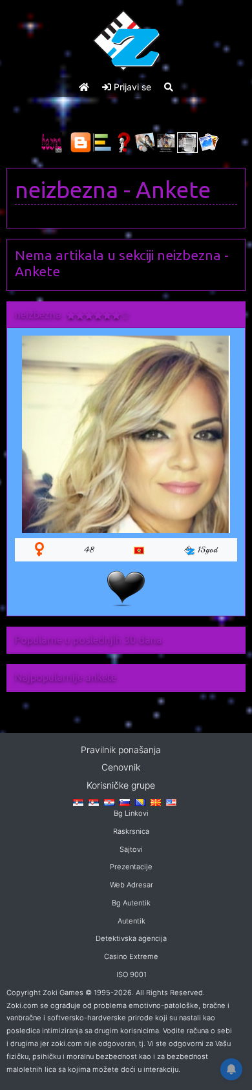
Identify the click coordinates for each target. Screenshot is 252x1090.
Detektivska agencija (131, 938)
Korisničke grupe (121, 785)
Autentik (131, 920)
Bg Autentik (131, 902)
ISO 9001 (131, 974)
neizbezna (66, 190)
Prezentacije (131, 866)
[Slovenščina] (125, 801)
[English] (171, 801)
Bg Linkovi (131, 813)
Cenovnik (120, 767)
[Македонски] (156, 801)
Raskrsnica (131, 831)
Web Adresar (131, 884)
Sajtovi (131, 849)
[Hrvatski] (109, 801)
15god (207, 550)
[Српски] (78, 801)
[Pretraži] (168, 86)
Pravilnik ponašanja (121, 749)
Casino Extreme (131, 956)
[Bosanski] (140, 801)
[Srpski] (94, 801)
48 (89, 550)
